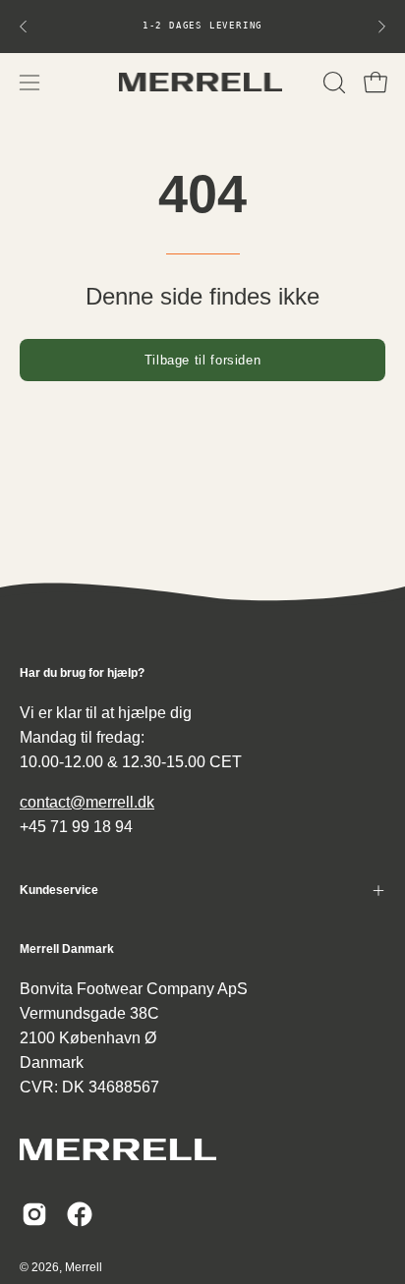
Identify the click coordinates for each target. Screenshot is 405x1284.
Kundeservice (59, 890)
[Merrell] (202, 82)
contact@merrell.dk (87, 802)
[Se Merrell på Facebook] (79, 1214)
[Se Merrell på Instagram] (34, 1214)
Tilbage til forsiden (203, 360)
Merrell (83, 1267)
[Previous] (23, 26)
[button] (332, 82)
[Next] (381, 26)
